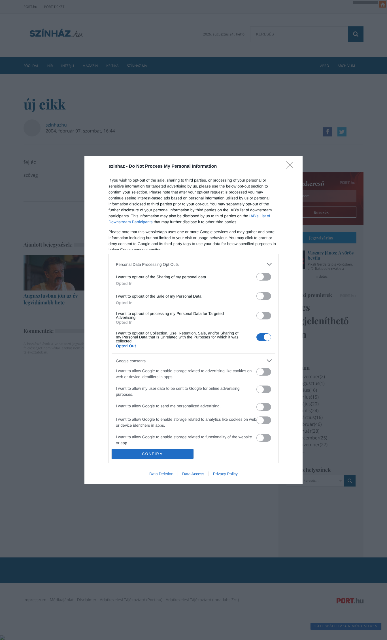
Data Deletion (161, 473)
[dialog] (193, 320)
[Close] (291, 166)
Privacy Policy (225, 473)
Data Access (193, 473)
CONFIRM (152, 454)
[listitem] (193, 264)
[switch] (263, 277)
